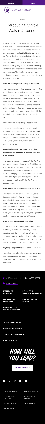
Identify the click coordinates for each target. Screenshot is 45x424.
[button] (33, 2)
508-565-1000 (12, 283)
